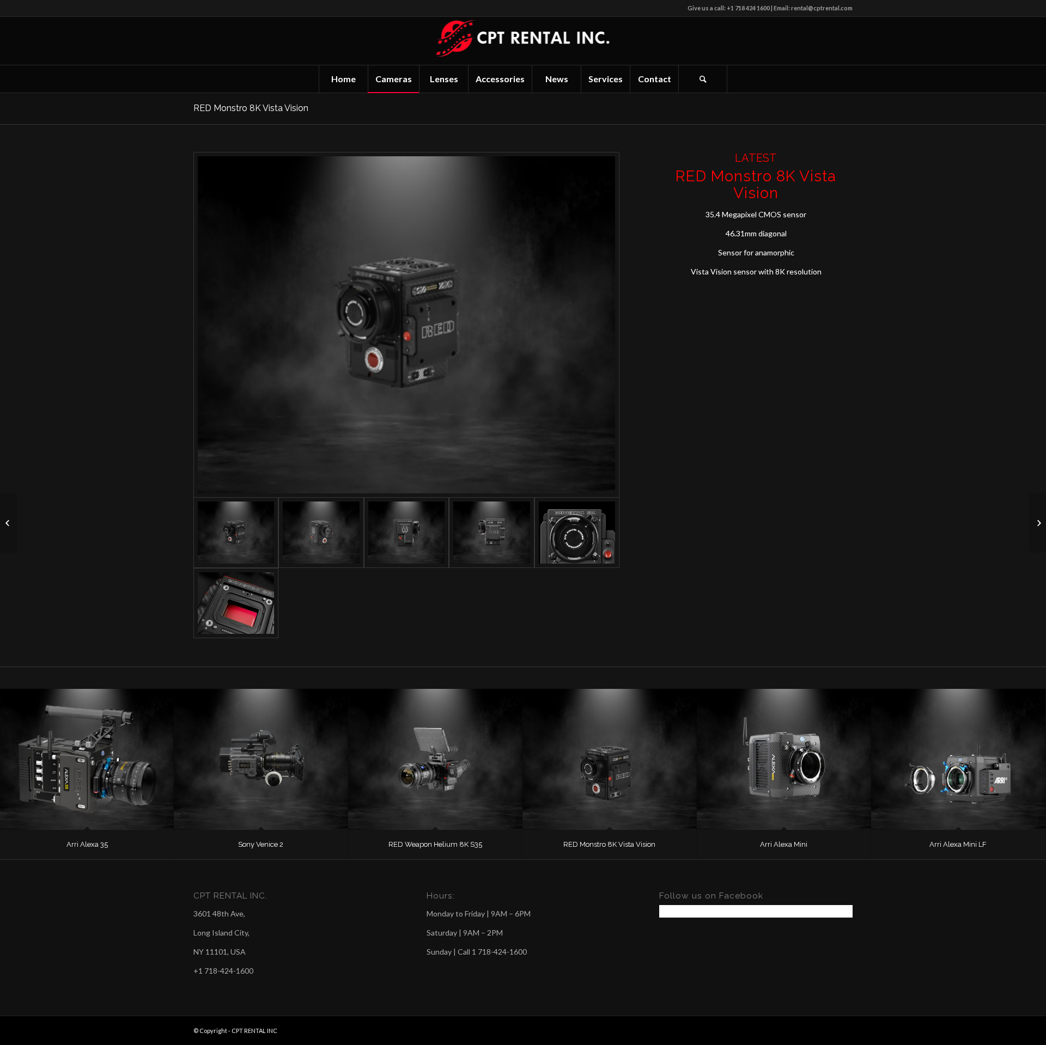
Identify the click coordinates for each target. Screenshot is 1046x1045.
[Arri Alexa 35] (87, 759)
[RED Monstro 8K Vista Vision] (609, 759)
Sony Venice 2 (260, 844)
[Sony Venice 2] (261, 759)
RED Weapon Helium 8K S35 (435, 844)
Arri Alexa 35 (87, 844)
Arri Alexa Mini (783, 844)
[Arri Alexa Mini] (784, 759)
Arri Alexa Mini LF (958, 844)
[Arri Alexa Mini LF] (958, 759)
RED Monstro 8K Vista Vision (250, 108)
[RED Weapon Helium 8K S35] (435, 759)
